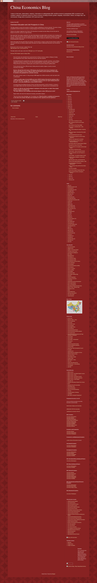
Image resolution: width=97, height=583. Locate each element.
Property (69, 217)
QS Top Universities (71, 388)
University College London (72, 425)
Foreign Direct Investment (73, 199)
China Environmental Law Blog (74, 265)
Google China (70, 544)
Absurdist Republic (71, 246)
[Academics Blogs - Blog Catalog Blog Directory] (76, 566)
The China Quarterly (71, 523)
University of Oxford (70, 475)
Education (15, 101)
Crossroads (70, 280)
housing (69, 234)
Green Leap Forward (72, 282)
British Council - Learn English (73, 379)
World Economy (71, 532)
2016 (69, 96)
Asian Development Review (73, 504)
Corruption (70, 191)
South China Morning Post (73, 362)
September (71, 114)
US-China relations (71, 224)
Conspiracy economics (72, 278)
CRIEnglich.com (31, 50)
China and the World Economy (73, 507)
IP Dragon (70, 349)
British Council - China (72, 375)
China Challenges (71, 262)
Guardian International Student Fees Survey (76, 382)
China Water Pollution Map (73, 274)
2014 (69, 98)
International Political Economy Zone (75, 285)
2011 (69, 101)
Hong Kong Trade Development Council (75, 348)
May (70, 174)
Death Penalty (70, 192)
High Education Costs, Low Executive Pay (19, 48)
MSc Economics (71, 208)
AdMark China (70, 248)
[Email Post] (24, 100)
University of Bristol (70, 417)
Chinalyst (69, 275)
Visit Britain (70, 393)
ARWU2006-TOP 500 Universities (73, 409)
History (69, 202)
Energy (69, 195)
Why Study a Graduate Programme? (75, 395)
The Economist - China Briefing (74, 364)
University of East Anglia (71, 419)
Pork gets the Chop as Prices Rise (75, 145)
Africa (69, 185)
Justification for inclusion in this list (73, 411)
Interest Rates (70, 205)
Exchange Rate (71, 198)
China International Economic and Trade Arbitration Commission (75, 335)
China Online (70, 336)
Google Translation (71, 545)
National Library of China (72, 353)
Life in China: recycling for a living (75, 120)
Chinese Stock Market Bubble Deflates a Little (77, 161)
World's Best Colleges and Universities (74, 405)
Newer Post (13, 116)
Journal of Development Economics (74, 516)
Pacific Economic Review (72, 521)
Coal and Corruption (73, 168)
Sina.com (69, 361)
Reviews (69, 220)
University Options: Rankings (73, 392)
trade (69, 241)
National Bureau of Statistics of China (75, 352)
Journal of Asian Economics (73, 512)
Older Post (60, 116)
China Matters (70, 271)
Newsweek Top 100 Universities (74, 385)
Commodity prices (71, 189)
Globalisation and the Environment (74, 281)
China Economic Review (72, 508)
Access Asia (70, 318)
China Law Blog (71, 269)
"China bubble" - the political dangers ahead (77, 155)
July (70, 117)
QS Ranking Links (71, 386)
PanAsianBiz (40, 50)
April (70, 176)
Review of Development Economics (74, 522)
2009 (69, 104)
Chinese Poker (70, 346)
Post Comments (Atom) (20, 118)
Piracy (69, 214)
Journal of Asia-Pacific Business (74, 511)
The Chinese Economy (72, 526)
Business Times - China (72, 319)
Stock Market (70, 221)
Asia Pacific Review (71, 502)
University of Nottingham (71, 422)
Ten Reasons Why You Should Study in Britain (77, 143)
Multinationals (70, 211)
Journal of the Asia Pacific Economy (74, 518)
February (71, 179)
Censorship (70, 188)
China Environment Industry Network (75, 331)
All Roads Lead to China (72, 251)
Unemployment (71, 225)
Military (69, 209)
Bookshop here (70, 51)
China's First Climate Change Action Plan (77, 170)
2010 (69, 103)
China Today (70, 338)
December (71, 109)
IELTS (69, 383)
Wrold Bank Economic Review (73, 534)
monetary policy (71, 238)
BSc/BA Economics (71, 186)
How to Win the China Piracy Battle (75, 125)
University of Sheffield (71, 423)
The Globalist (70, 365)
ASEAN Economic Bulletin (73, 501)
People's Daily (70, 358)
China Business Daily (72, 259)
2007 (69, 107)
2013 (69, 99)
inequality (69, 237)
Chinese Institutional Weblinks (73, 345)
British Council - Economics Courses (75, 376)
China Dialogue (71, 264)
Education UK (70, 380)
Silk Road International (72, 293)
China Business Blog (72, 258)
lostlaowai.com (70, 351)
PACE (69, 290)
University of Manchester (71, 421)
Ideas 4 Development (72, 284)
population (70, 240)
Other (69, 212)
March (70, 178)
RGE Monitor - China (72, 359)
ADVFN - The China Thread (73, 249)
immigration (70, 235)
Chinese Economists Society (73, 343)
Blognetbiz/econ (71, 255)
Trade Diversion (71, 295)
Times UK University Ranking (73, 389)
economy (69, 231)
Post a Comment (15, 108)
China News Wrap (71, 272)
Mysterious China (71, 288)
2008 (69, 106)
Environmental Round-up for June (75, 134)
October (70, 112)
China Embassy (71, 328)
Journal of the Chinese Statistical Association (76, 519)
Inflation (69, 204)
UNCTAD (69, 366)
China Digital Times (71, 326)
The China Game (71, 294)
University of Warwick (71, 426)
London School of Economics (72, 420)
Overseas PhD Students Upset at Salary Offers (20, 53)
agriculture (70, 230)
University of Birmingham (71, 416)
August (70, 116)
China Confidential (71, 321)
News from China (71, 355)
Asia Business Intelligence (73, 252)
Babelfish (69, 542)
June (70, 119)
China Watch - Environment (73, 339)
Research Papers (71, 218)
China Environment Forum (73, 329)
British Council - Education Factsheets (75, 377)
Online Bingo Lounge (72, 356)
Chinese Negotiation (72, 277)
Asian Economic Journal (72, 505)
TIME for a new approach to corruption (76, 139)
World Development (71, 531)
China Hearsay (70, 267)
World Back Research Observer (74, 529)
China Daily (70, 322)
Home (37, 116)
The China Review (71, 525)
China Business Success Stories (74, 261)
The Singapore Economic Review (74, 528)
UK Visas (69, 390)
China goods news (71, 332)
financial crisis (70, 233)
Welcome (69, 228)
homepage (74, 34)
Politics (69, 215)
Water (69, 227)
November (71, 111)
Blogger (53, 573)
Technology (70, 222)
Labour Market (70, 207)
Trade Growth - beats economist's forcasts (77, 151)
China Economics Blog (30, 7)
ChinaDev (70, 342)
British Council (70, 372)
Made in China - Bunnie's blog (73, 287)
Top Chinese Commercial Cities (75, 149)
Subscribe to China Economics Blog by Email (75, 46)
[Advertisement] (36, 112)
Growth (69, 201)
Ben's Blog (70, 254)
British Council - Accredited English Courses (76, 373)
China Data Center (71, 324)
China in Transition (71, 268)
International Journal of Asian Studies (75, 509)
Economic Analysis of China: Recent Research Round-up (76, 141)
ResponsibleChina (71, 291)
